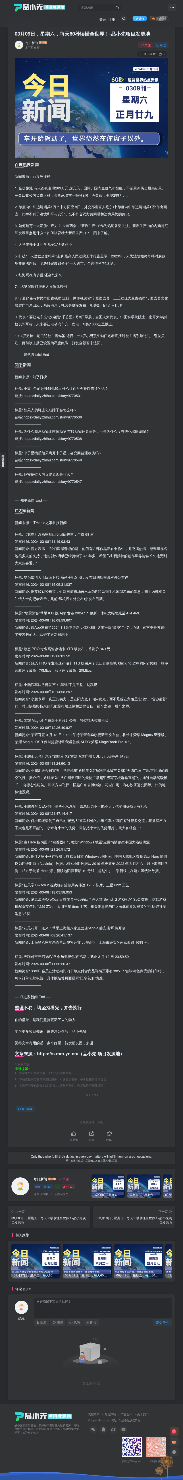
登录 (102, 19)
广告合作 (126, 1414)
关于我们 (143, 1414)
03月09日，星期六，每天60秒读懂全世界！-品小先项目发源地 (82, 33)
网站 (114, 1420)
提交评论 (162, 1322)
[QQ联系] (174, 1451)
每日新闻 (31, 42)
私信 (163, 45)
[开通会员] (174, 1441)
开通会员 (161, 18)
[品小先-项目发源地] (43, 1416)
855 (49, 1187)
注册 (111, 19)
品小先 (125, 1420)
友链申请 (94, 1414)
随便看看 (3, 460)
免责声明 (110, 1414)
